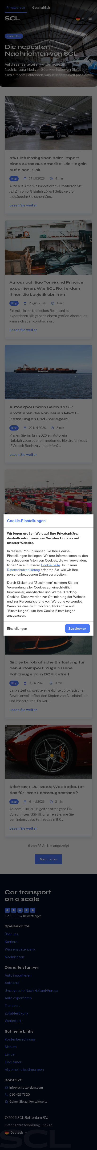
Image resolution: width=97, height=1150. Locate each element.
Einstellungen (17, 628)
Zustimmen (77, 628)
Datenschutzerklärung (23, 570)
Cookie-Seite (50, 565)
